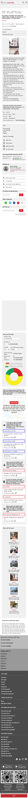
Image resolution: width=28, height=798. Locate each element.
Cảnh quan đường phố (8, 34)
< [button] (5, 46)
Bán (4, 737)
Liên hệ (3, 682)
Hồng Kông (4, 653)
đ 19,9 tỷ (14, 596)
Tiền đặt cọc (7, 342)
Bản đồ (4, 32)
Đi (21, 194)
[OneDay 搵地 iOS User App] (7, 766)
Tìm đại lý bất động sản (7, 693)
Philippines (4, 658)
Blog (2, 701)
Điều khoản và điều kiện (22, 790)
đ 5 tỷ (14, 582)
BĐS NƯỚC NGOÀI (6, 703)
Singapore (3, 663)
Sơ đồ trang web (5, 689)
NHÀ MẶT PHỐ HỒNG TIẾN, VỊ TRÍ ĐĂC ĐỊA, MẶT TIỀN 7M (14, 599)
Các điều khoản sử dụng (17, 347)
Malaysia (3, 666)
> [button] (23, 46)
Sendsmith (23, 214)
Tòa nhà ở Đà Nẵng (6, 646)
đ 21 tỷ (14, 568)
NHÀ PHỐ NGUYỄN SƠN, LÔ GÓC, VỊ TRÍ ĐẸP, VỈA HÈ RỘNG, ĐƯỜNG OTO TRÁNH (14, 613)
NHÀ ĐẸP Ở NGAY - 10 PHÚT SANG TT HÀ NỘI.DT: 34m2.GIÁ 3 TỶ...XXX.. (14, 544)
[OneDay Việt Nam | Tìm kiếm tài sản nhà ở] (7, 2)
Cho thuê (6, 711)
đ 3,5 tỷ (14, 540)
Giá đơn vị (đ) (7, 336)
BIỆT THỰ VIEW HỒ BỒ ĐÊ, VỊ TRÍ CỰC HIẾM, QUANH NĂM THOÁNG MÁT (14, 572)
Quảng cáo (4, 686)
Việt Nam (3, 656)
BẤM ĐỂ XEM (14, 402)
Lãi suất (6, 347)
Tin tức (3, 684)
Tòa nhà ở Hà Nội (5, 639)
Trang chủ (3, 677)
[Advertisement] (14, 230)
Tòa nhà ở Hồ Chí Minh (7, 643)
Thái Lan (3, 661)
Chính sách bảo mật (6, 691)
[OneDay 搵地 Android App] (20, 766)
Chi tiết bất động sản (7, 29)
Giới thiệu (3, 679)
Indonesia (3, 668)
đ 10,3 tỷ (14, 610)
